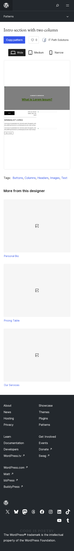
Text (64, 178)
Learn (7, 436)
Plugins (43, 418)
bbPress (11, 480)
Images (55, 178)
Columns (30, 178)
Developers (11, 449)
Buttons (18, 178)
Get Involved (47, 436)
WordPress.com (16, 467)
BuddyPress (13, 486)
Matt (9, 474)
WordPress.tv (14, 456)
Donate (45, 449)
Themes (44, 412)
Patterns (9, 16)
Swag (44, 456)
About (7, 405)
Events (43, 443)
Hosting (9, 418)
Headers (42, 178)
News (7, 412)
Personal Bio (11, 256)
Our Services (11, 385)
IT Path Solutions (58, 39)
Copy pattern (14, 39)
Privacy (8, 424)
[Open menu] (68, 5)
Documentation (14, 443)
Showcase (46, 405)
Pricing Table (12, 320)
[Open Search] (57, 5)
